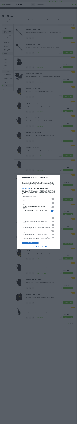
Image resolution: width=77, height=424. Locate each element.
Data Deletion (32, 246)
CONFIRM (30, 242)
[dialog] (38, 212)
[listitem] (38, 196)
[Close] (58, 177)
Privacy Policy (44, 246)
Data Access (38, 246)
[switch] (52, 199)
